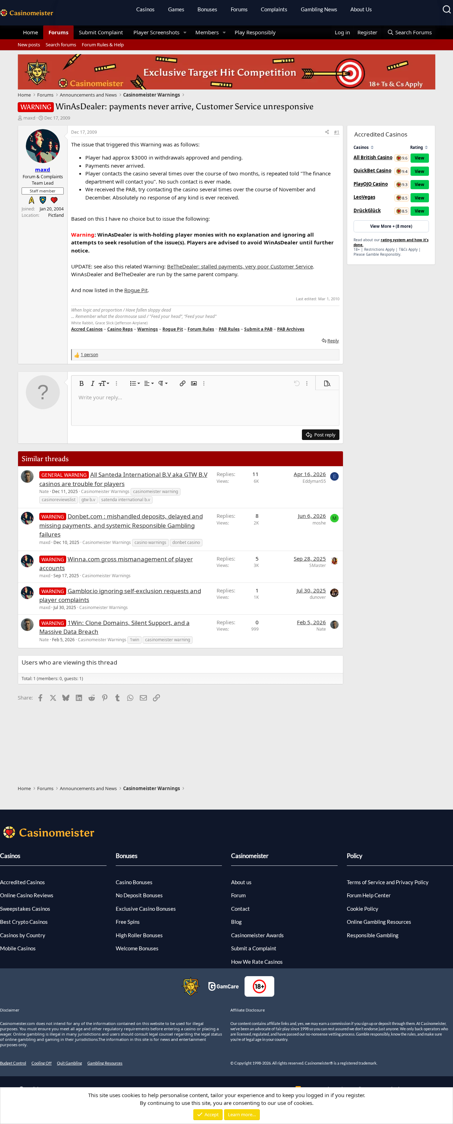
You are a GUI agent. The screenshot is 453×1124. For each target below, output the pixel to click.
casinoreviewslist (58, 500)
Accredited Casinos (22, 882)
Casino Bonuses (134, 882)
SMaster (317, 565)
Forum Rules (201, 329)
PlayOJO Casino (371, 184)
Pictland (56, 215)
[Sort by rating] (426, 147)
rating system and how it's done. (391, 242)
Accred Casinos (87, 329)
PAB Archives (290, 329)
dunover (318, 597)
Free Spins (128, 922)
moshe (319, 523)
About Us (361, 9)
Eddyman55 (314, 481)
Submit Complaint (101, 32)
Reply (333, 340)
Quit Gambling (69, 1063)
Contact (240, 908)
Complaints (274, 9)
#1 (336, 132)
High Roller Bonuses (139, 935)
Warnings (147, 329)
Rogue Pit (136, 290)
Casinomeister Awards (257, 935)
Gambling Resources (104, 1063)
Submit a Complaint (253, 948)
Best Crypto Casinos (24, 922)
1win (134, 640)
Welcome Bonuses (137, 948)
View (419, 158)
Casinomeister (250, 855)
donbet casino (186, 542)
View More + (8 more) (391, 226)
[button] (185, 32)
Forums (239, 9)
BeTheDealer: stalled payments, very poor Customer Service (240, 266)
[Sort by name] (372, 147)
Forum (238, 895)
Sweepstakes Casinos (25, 908)
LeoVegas (364, 197)
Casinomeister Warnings (105, 491)
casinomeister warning (155, 491)
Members (207, 32)
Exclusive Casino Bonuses (146, 908)
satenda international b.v (125, 500)
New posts (29, 44)
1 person (89, 355)
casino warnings (150, 542)
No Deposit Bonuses (139, 895)
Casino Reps (120, 329)
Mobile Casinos (18, 948)
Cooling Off (41, 1063)
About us (241, 882)
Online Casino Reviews (26, 895)
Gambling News (319, 9)
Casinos (145, 9)
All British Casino (373, 157)
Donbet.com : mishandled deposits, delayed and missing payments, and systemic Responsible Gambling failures (121, 525)
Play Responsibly (255, 32)
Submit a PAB (258, 329)
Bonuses (207, 9)
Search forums (61, 44)
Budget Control (13, 1063)
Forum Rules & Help (103, 44)
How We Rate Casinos (257, 961)
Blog (236, 922)
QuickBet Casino (372, 170)
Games (176, 9)
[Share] (327, 132)
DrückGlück (367, 210)
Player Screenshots (156, 32)
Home (30, 32)
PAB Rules (229, 329)
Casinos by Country (22, 935)
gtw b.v (88, 500)
